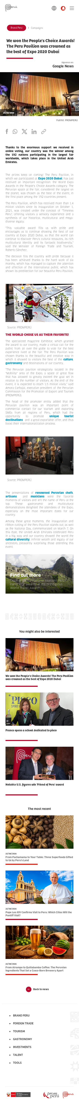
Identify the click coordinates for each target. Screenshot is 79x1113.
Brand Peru (16, 27)
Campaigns (37, 28)
